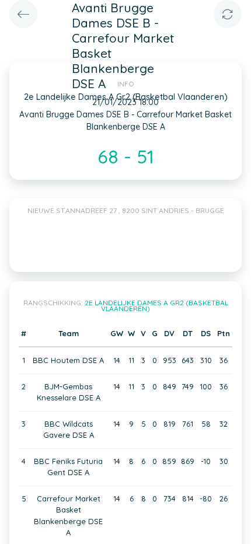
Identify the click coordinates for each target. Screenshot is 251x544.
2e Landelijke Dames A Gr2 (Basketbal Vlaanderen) (156, 305)
